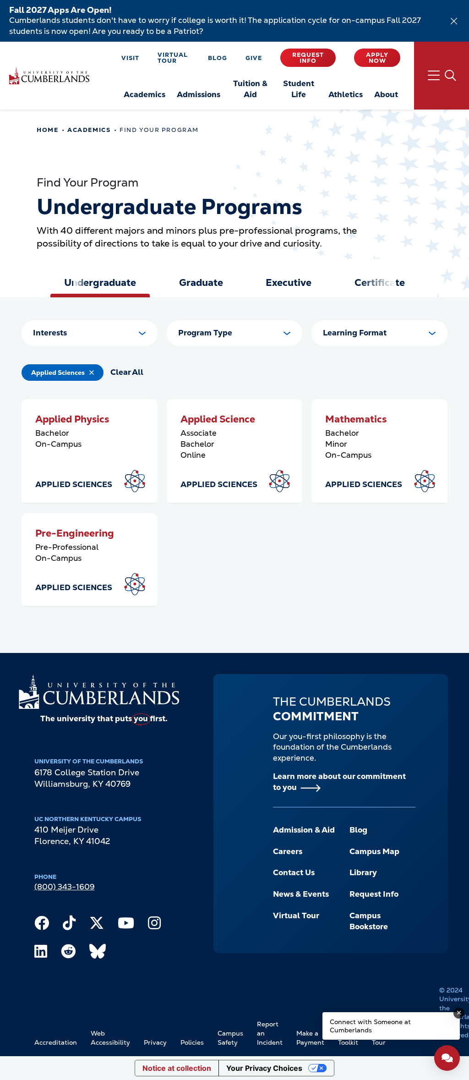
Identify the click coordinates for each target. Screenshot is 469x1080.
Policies (192, 1042)
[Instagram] (154, 925)
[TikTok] (69, 925)
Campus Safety (230, 1038)
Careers (287, 851)
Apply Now (377, 58)
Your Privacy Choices (264, 1068)
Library (363, 872)
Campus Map (374, 851)
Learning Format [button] (355, 333)
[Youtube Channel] (126, 925)
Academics (88, 130)
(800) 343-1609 (64, 887)
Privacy (155, 1042)
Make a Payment (310, 1038)
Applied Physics (72, 419)
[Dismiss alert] (454, 21)
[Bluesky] (97, 953)
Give (253, 58)
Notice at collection (176, 1068)
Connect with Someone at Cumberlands (370, 1026)
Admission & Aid (304, 830)
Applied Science (217, 419)
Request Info (308, 58)
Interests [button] (50, 333)
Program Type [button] (205, 333)
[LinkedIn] (40, 953)
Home (47, 130)
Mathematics (356, 419)
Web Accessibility (110, 1038)
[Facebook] (41, 925)
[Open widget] (447, 1058)
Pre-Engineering (74, 533)
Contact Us (294, 872)
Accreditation (55, 1042)
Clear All (126, 372)
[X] (96, 925)
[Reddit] (68, 953)
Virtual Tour (173, 58)
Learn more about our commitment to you (339, 781)
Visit (130, 58)
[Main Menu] (441, 76)
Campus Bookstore (368, 921)
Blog (217, 58)
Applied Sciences (58, 372)
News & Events (301, 894)
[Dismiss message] (458, 1013)
